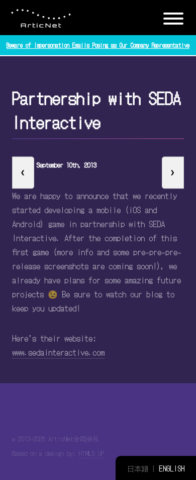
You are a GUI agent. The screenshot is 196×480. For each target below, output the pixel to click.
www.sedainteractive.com (58, 352)
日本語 (137, 468)
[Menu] (173, 16)
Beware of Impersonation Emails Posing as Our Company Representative (98, 45)
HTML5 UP (91, 453)
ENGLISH (171, 468)
